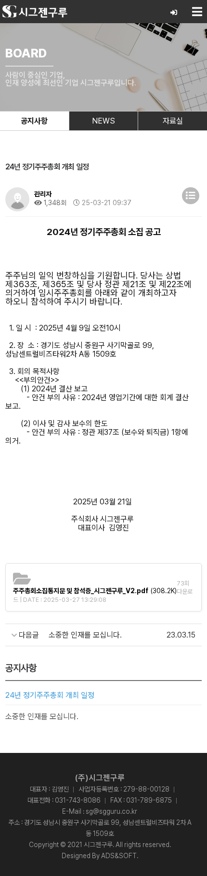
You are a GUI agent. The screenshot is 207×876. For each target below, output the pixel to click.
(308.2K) (95, 591)
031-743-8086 (78, 800)
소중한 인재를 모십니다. (41, 716)
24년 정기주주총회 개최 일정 (49, 695)
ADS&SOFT (119, 856)
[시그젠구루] (34, 11)
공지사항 (34, 120)
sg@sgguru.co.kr (111, 811)
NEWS (103, 120)
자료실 (173, 120)
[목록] (190, 195)
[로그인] (174, 12)
